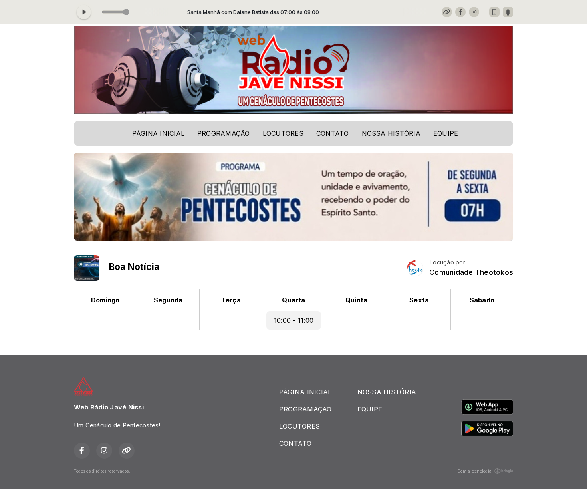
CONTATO (332, 133)
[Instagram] (474, 12)
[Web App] (494, 12)
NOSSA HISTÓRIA (391, 133)
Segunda (168, 300)
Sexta (419, 300)
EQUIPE (445, 133)
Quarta (293, 300)
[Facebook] (460, 12)
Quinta (356, 300)
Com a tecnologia (474, 471)
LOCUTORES (283, 133)
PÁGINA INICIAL (158, 133)
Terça (231, 300)
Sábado (482, 300)
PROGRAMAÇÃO (223, 133)
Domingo (105, 300)
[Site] (447, 12)
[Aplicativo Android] (508, 12)
